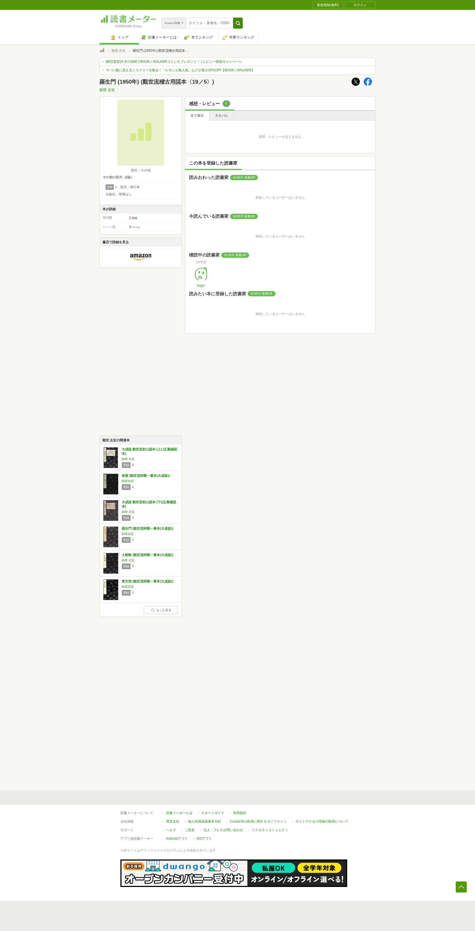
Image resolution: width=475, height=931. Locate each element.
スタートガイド (212, 813)
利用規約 (239, 813)
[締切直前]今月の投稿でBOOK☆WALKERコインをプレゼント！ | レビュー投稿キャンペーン (174, 62)
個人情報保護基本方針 (204, 821)
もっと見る (163, 610)
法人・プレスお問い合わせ (223, 830)
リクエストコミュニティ (270, 830)
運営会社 (172, 821)
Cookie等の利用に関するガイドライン (258, 821)
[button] (238, 23)
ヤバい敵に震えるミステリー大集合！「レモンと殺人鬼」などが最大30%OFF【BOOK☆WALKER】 (180, 70)
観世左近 (128, 481)
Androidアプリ (177, 838)
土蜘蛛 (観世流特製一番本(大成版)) (147, 555)
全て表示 (197, 115)
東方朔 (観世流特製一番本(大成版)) (147, 581)
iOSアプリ (204, 838)
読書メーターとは (179, 813)
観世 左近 (119, 51)
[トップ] (102, 51)
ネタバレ (221, 115)
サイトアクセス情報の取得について (322, 821)
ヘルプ (171, 830)
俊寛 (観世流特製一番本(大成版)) (146, 476)
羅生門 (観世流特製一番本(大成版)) (147, 528)
